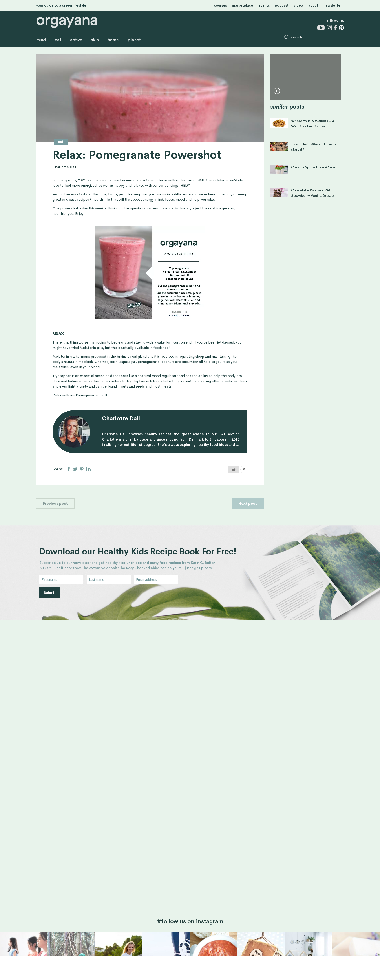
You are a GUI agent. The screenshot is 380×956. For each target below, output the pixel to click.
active (76, 40)
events (264, 5)
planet (134, 40)
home (113, 40)
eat (58, 40)
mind (41, 40)
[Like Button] (233, 469)
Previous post (55, 503)
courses (220, 5)
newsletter (332, 5)
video (298, 5)
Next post (247, 503)
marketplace (242, 5)
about (313, 5)
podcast (282, 5)
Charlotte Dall (64, 167)
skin (95, 40)
